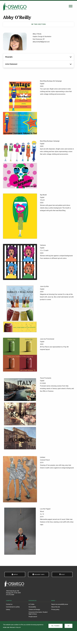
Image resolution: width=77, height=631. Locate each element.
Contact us (9, 604)
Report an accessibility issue (59, 604)
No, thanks (55, 626)
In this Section (38, 24)
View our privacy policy (12, 627)
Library (8, 609)
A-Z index (31, 604)
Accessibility (32, 607)
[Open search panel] (70, 6)
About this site (55, 607)
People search (33, 616)
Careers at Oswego (34, 609)
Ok (68, 626)
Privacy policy (55, 609)
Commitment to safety (13, 607)
